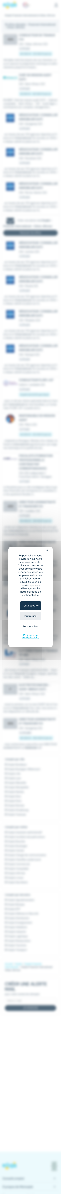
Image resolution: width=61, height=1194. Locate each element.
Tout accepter (31, 605)
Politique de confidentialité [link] (30, 636)
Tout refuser (30, 616)
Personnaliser (30, 626)
